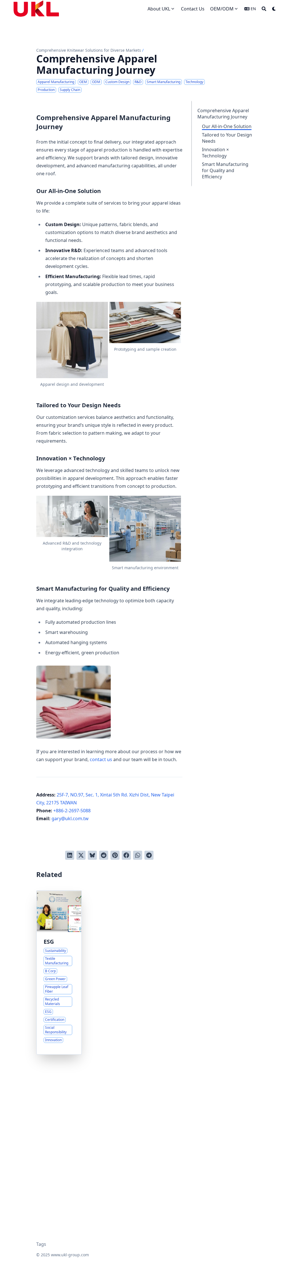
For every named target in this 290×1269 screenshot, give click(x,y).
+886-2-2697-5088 (72, 810)
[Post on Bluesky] (92, 855)
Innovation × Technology (215, 152)
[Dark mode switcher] (274, 9)
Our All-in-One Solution (226, 126)
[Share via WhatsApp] (137, 855)
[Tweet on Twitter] (81, 855)
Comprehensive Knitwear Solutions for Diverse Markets (88, 50)
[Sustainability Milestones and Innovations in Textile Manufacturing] (59, 972)
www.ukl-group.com (70, 1254)
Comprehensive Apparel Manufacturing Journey (223, 113)
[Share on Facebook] (126, 855)
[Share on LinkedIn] (69, 855)
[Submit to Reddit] (103, 855)
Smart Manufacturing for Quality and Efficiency (225, 170)
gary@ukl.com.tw (70, 818)
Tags (41, 1244)
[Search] (264, 9)
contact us (101, 759)
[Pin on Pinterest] (115, 855)
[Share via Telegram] (148, 855)
